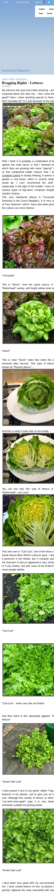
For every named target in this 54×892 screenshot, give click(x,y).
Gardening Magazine (15, 70)
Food (41, 13)
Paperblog (16, 11)
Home (6, 2)
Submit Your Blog (22, 2)
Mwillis (7, 86)
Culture (42, 9)
